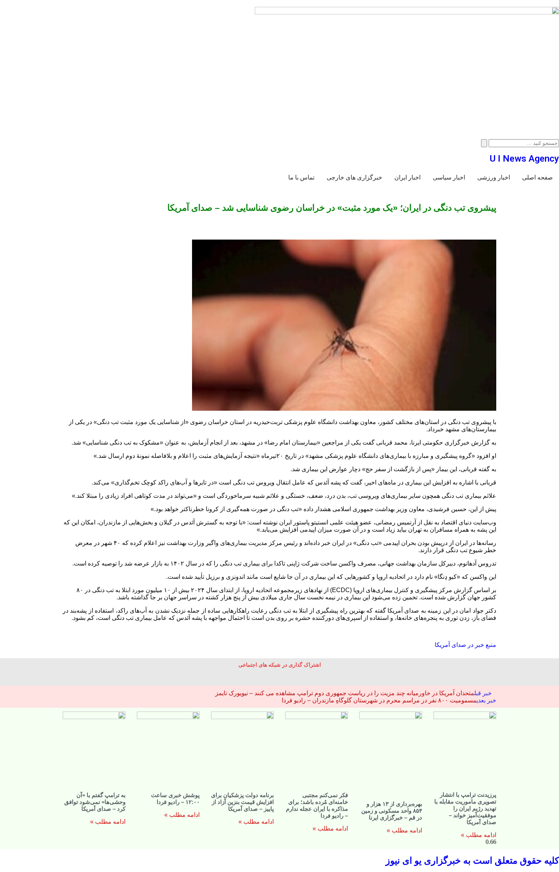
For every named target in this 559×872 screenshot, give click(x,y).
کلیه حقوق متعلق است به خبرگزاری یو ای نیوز (472, 860)
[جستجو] (484, 143)
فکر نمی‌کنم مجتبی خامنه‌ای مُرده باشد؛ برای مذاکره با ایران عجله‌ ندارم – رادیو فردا (317, 805)
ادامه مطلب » (478, 835)
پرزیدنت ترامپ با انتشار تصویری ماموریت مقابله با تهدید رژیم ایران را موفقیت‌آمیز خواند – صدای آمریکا (465, 808)
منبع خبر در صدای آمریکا (465, 645)
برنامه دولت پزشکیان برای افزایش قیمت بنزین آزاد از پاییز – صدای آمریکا (242, 802)
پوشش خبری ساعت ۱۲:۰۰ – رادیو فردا (175, 798)
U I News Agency (524, 158)
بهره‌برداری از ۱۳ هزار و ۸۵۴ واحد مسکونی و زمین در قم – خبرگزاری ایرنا (391, 811)
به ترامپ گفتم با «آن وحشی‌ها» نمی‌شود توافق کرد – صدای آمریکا (94, 802)
